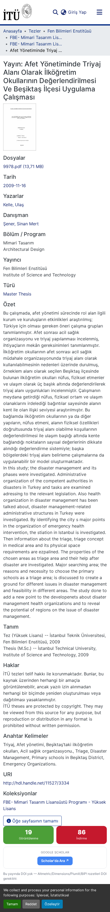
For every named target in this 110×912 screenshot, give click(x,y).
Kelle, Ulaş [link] (13, 204)
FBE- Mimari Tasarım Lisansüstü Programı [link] (36, 37)
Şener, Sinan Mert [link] (21, 223)
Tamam (12, 904)
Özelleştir (52, 904)
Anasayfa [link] (12, 31)
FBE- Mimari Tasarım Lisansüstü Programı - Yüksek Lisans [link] (36, 44)
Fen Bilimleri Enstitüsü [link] (69, 31)
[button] (17, 12)
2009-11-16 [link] (14, 185)
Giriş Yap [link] (77, 12)
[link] (55, 166)
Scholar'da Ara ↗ (55, 860)
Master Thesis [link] (17, 294)
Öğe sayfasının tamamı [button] (34, 821)
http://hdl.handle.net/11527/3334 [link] (36, 783)
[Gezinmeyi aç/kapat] (99, 12)
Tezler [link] (35, 31)
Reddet (31, 904)
